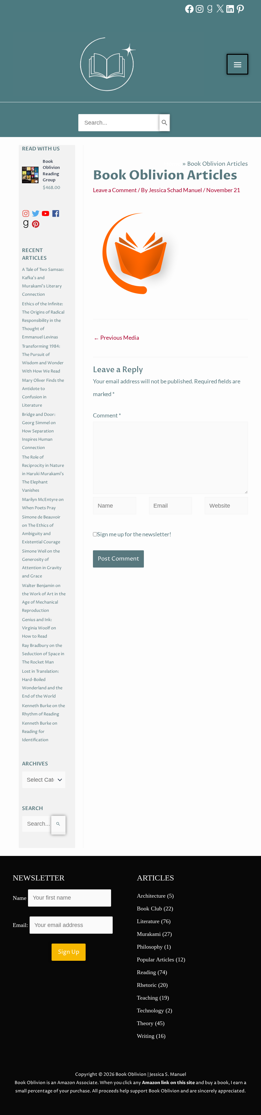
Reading (146, 972)
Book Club (149, 908)
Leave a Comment (115, 189)
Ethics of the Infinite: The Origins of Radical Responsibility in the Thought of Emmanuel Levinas (43, 320)
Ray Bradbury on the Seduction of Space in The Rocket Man (43, 654)
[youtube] (47, 213)
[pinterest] (37, 224)
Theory (145, 1023)
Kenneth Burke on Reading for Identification (39, 731)
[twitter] (37, 213)
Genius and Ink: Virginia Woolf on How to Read (39, 628)
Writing (145, 1036)
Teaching (147, 998)
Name (19, 897)
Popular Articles (155, 959)
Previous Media (116, 337)
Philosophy (150, 947)
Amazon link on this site (168, 1083)
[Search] (164, 122)
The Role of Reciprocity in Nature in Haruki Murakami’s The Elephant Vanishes (43, 473)
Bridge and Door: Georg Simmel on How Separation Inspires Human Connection (39, 431)
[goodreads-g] (27, 224)
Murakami (149, 934)
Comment (107, 415)
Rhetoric (147, 985)
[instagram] (27, 213)
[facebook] (57, 213)
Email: (21, 925)
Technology (150, 1010)
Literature (148, 921)
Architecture (151, 896)
